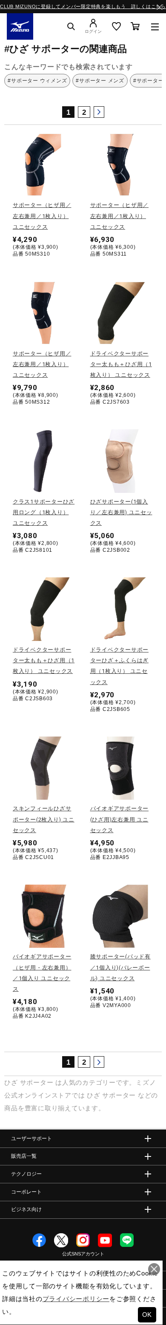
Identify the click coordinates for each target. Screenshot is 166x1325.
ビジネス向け (26, 1209)
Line (127, 1240)
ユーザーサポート (31, 1139)
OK (147, 1314)
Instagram (83, 1240)
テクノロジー (26, 1174)
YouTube (105, 1240)
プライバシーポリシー (76, 1298)
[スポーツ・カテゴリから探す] (155, 26)
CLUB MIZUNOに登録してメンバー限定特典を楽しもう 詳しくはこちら (83, 6)
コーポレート (26, 1191)
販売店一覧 (24, 1156)
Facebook (39, 1240)
